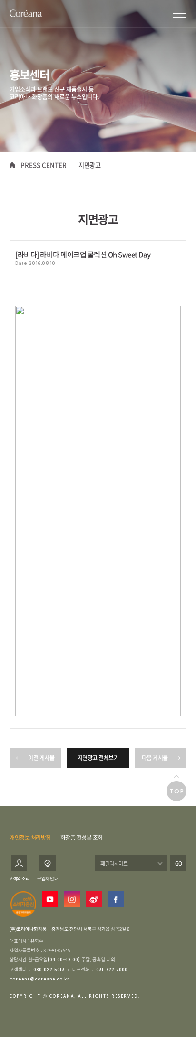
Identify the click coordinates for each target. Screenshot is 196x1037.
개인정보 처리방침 (30, 837)
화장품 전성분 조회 (81, 837)
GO (178, 863)
